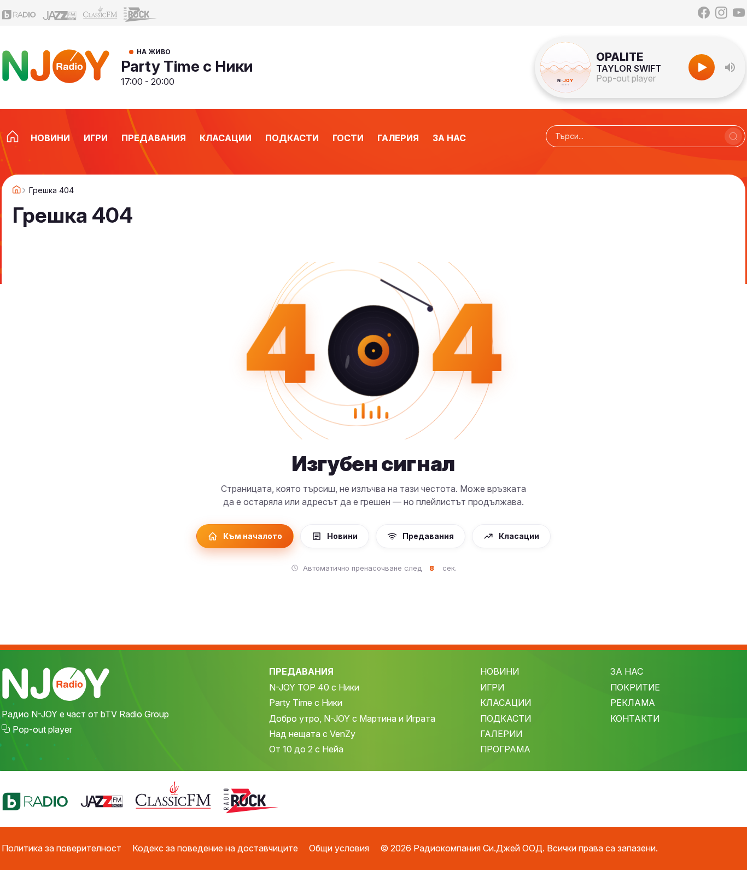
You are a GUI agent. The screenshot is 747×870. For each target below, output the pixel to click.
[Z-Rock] (140, 13)
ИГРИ (492, 687)
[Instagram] (721, 12)
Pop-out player (626, 78)
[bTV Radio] (19, 12)
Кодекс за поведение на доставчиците (215, 848)
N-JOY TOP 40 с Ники (314, 687)
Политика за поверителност (61, 848)
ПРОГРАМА (505, 749)
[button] (730, 67)
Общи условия (339, 848)
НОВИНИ (499, 671)
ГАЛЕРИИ (501, 734)
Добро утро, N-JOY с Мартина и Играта (352, 718)
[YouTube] (738, 12)
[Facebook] (703, 12)
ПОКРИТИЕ (635, 687)
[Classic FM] (100, 12)
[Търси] (733, 136)
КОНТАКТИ (635, 718)
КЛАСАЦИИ (505, 702)
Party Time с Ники (187, 66)
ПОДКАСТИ (505, 718)
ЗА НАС (626, 671)
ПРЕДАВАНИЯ (301, 671)
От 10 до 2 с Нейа (306, 749)
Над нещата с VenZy (312, 734)
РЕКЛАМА (632, 702)
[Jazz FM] (59, 13)
